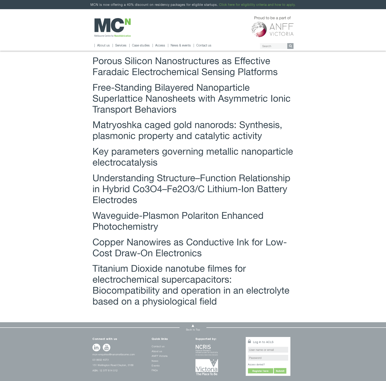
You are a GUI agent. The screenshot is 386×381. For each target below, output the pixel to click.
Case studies (141, 45)
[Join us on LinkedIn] (96, 347)
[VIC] (217, 369)
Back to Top (193, 329)
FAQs (155, 370)
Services (120, 45)
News (155, 360)
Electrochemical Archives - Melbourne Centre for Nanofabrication (112, 27)
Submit (280, 370)
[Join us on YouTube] (107, 347)
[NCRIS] (217, 352)
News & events (181, 45)
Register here (260, 371)
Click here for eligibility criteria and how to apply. (257, 4)
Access (160, 45)
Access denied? (256, 364)
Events (155, 365)
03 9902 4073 (100, 359)
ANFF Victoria (160, 355)
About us (103, 45)
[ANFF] (272, 26)
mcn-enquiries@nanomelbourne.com (113, 354)
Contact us (203, 45)
